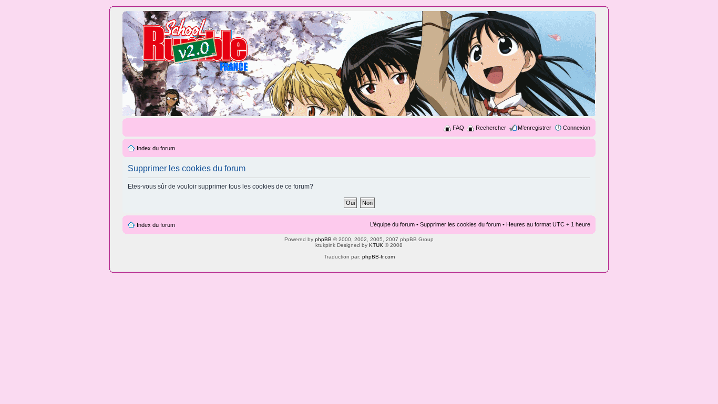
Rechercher (491, 128)
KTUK (376, 245)
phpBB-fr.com (378, 257)
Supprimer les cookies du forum (460, 224)
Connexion (576, 128)
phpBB (323, 239)
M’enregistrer (534, 128)
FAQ (458, 128)
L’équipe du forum (392, 224)
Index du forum (156, 148)
